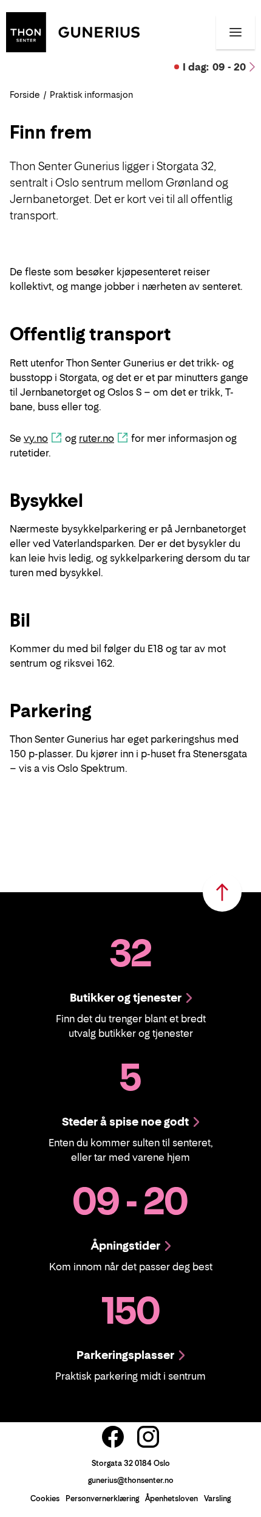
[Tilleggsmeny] (235, 32)
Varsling (217, 1498)
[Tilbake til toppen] (222, 892)
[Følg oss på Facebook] (112, 1436)
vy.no (36, 438)
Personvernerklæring (102, 1498)
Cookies (44, 1498)
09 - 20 (214, 67)
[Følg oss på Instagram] (148, 1436)
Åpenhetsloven (171, 1498)
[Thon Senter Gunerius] (73, 31)
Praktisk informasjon (91, 94)
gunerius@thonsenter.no (131, 1480)
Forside (25, 94)
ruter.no (96, 438)
